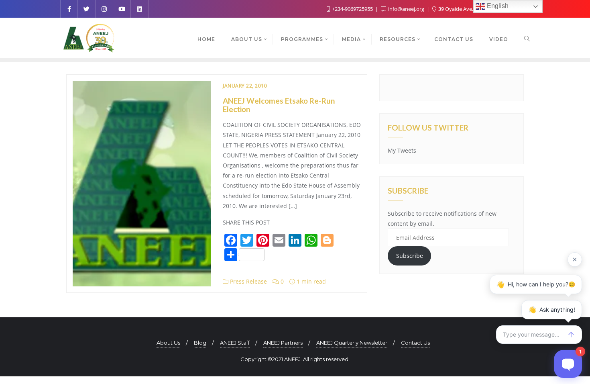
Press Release (247, 281)
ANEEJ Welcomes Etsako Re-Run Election (279, 105)
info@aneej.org (406, 8)
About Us (168, 342)
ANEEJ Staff (235, 342)
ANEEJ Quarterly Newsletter (351, 342)
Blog (200, 342)
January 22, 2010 (245, 85)
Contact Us (415, 342)
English (497, 5)
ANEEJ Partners (283, 342)
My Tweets (402, 150)
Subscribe (409, 255)
